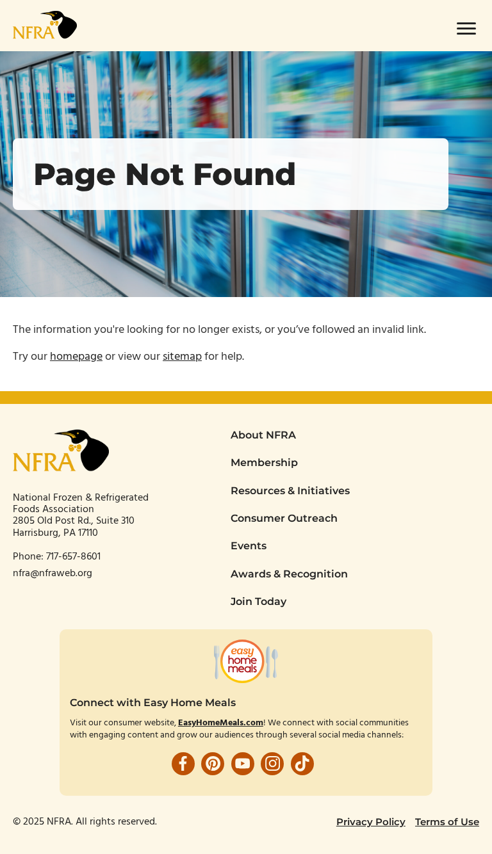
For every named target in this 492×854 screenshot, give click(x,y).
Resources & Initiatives (290, 491)
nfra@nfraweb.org (52, 573)
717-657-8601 (74, 557)
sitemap (182, 357)
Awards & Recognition (289, 574)
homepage (76, 357)
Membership (264, 462)
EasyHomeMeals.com (220, 723)
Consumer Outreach (284, 518)
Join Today (258, 601)
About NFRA (263, 435)
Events (248, 546)
